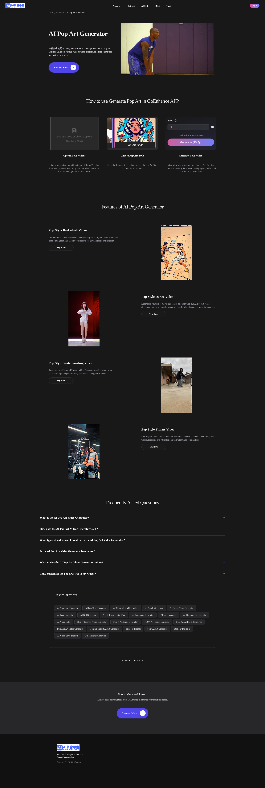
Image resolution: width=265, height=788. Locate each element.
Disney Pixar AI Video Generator (91, 622)
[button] (132, 517)
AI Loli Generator (168, 615)
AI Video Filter (63, 622)
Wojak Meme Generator (95, 636)
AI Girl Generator (88, 615)
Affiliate (145, 6)
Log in (254, 6)
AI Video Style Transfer (67, 636)
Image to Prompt (133, 629)
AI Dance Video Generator (182, 608)
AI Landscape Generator (143, 615)
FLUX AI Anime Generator (125, 622)
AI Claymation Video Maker (125, 608)
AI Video (60, 12)
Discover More (129, 713)
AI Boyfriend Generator (95, 608)
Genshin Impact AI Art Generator (104, 629)
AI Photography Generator (194, 615)
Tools (168, 6)
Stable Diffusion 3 (182, 629)
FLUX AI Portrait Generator (157, 622)
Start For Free (60, 67)
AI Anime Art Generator (67, 608)
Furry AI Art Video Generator (70, 629)
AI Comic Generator (154, 608)
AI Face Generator (65, 615)
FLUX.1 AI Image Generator (189, 622)
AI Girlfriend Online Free (114, 615)
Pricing (131, 6)
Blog (157, 6)
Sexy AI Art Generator (157, 629)
